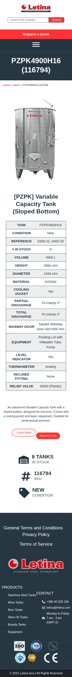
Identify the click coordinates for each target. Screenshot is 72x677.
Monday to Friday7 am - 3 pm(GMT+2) (58, 618)
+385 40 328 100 (58, 601)
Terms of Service (36, 544)
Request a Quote (36, 34)
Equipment (15, 632)
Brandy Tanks (17, 624)
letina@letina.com (58, 607)
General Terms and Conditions (33, 527)
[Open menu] (36, 44)
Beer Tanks (15, 609)
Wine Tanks (15, 602)
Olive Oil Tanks (18, 617)
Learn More (24, 432)
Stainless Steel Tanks (22, 595)
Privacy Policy (36, 534)
